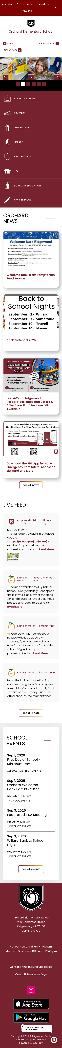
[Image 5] (39, 84)
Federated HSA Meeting (27, 815)
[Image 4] (34, 84)
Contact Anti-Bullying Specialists (31, 967)
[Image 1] (18, 84)
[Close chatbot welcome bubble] (23, 1026)
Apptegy (38, 1043)
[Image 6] (44, 84)
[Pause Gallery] (31, 77)
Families (26, 11)
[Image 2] (23, 84)
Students (45, 4)
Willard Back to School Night (25, 842)
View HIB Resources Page (31, 974)
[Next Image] (56, 77)
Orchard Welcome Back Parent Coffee (24, 787)
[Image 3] (28, 84)
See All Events (31, 869)
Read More (46, 549)
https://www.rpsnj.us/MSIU (27, 541)
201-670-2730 (31, 931)
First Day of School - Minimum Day (23, 761)
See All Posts (31, 713)
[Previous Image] (5, 77)
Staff (30, 4)
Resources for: (11, 4)
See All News (31, 485)
